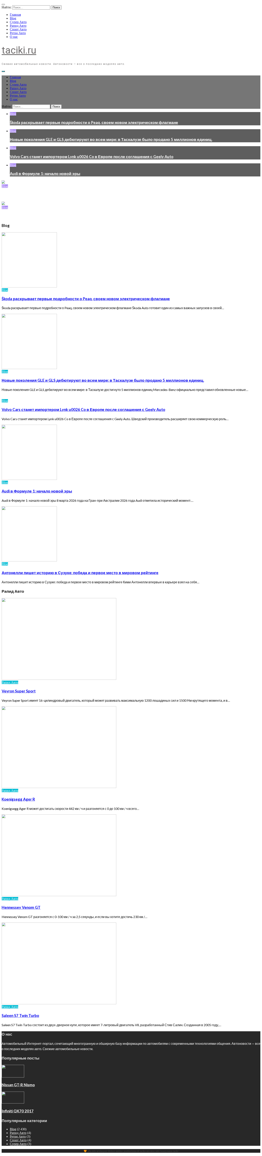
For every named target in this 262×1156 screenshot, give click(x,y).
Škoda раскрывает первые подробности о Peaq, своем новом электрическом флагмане (94, 122)
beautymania (166, 1151)
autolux (119, 1151)
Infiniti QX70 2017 (18, 1111)
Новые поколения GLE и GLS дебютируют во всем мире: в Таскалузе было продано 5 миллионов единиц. (111, 139)
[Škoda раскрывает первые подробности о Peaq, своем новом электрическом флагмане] (3, 182)
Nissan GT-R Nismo (18, 1085)
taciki (175, 1151)
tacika (143, 1151)
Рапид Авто (18, 25)
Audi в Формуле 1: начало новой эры (45, 173)
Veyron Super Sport (19, 691)
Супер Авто (18, 22)
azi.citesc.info (152, 1151)
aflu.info (92, 1151)
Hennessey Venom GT (21, 907)
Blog (13, 18)
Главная (15, 14)
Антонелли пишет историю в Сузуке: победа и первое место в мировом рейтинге (80, 572)
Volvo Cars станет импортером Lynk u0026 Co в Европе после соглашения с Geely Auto (91, 156)
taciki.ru (19, 50)
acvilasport (102, 1151)
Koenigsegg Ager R (18, 799)
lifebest (111, 1151)
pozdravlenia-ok (131, 1151)
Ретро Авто (18, 33)
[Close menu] (3, 4)
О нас (14, 36)
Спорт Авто (18, 29)
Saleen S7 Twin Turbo (20, 1015)
